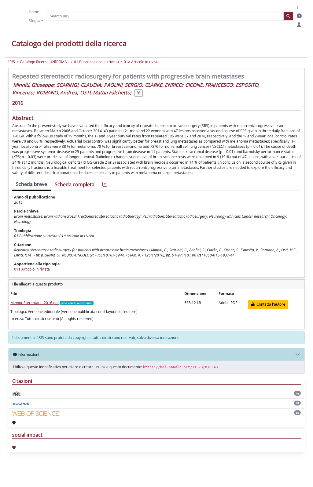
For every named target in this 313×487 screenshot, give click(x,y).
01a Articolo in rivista (142, 61)
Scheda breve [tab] (31, 184)
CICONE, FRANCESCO (209, 85)
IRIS (11, 61)
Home (34, 11)
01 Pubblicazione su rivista (96, 61)
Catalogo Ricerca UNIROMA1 (44, 61)
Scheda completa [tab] (74, 184)
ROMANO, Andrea (56, 92)
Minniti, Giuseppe (33, 85)
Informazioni (28, 354)
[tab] (104, 184)
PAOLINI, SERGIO (123, 85)
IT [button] (298, 7)
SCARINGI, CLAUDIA (79, 85)
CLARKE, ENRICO (163, 85)
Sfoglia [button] (34, 20)
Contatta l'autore (270, 304)
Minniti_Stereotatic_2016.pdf (34, 302)
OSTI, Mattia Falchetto (105, 92)
